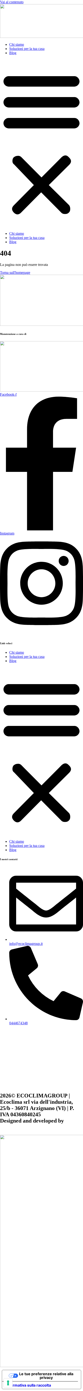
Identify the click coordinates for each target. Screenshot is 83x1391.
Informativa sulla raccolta (28, 1385)
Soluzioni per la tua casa (26, 49)
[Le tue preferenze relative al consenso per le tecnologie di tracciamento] (8, 1382)
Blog (12, 53)
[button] (41, 143)
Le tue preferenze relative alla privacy (46, 1375)
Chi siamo (16, 44)
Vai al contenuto (12, 2)
